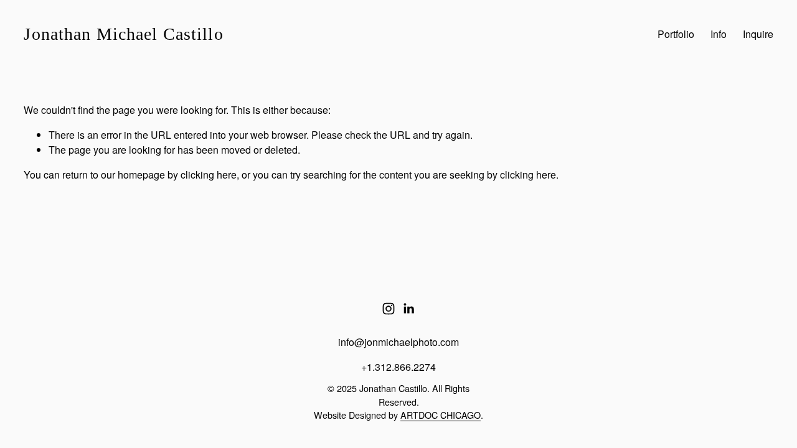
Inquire (758, 34)
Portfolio (676, 34)
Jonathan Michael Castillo (123, 34)
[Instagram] (388, 308)
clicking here (209, 174)
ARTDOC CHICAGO (440, 414)
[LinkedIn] (408, 308)
